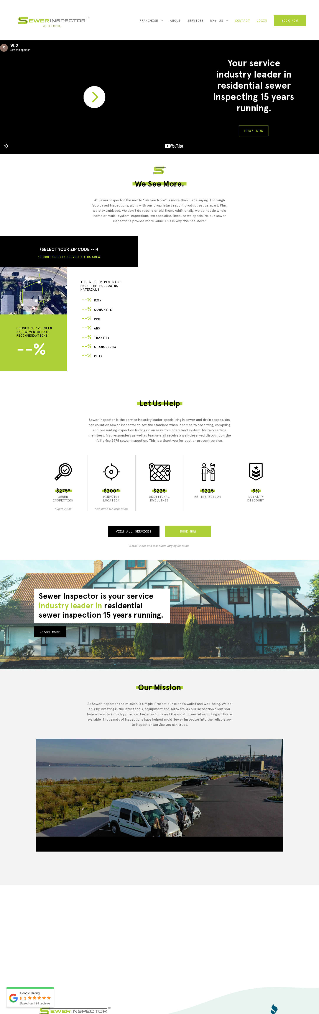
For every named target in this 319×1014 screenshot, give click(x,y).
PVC (91, 319)
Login (262, 20)
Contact (242, 20)
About (175, 20)
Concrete (97, 310)
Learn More (50, 632)
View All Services (133, 531)
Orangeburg (99, 347)
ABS (91, 328)
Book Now (290, 20)
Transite (96, 338)
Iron (92, 300)
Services (195, 20)
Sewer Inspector (53, 22)
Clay (92, 356)
